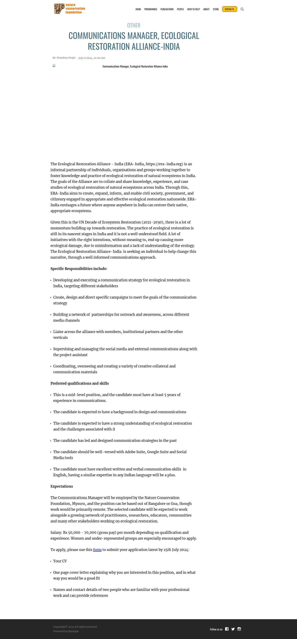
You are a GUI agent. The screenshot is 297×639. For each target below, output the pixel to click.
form (97, 550)
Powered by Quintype (66, 631)
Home (138, 9)
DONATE (229, 9)
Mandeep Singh (64, 57)
